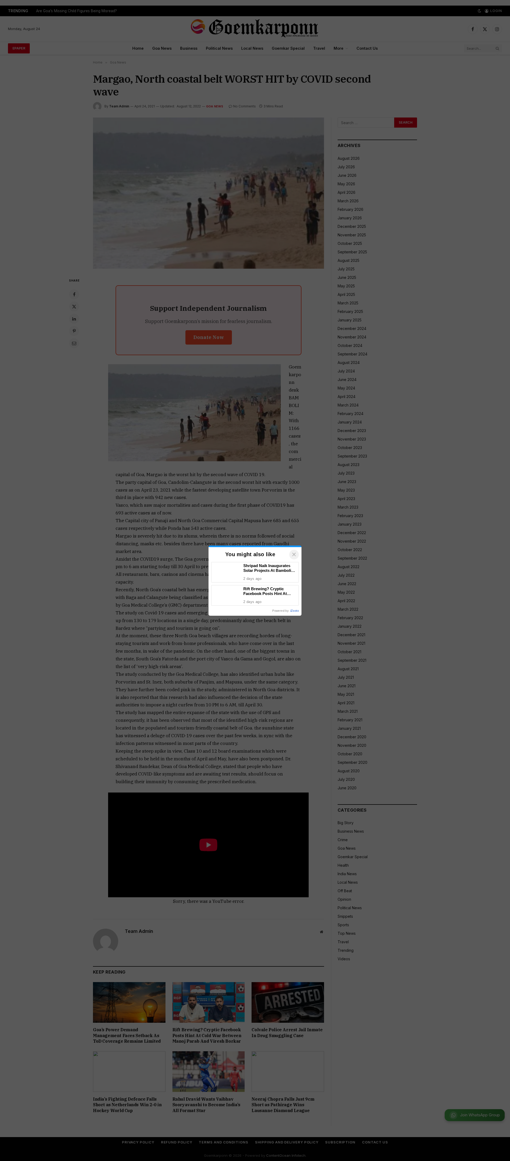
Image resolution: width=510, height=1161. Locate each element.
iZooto (294, 610)
